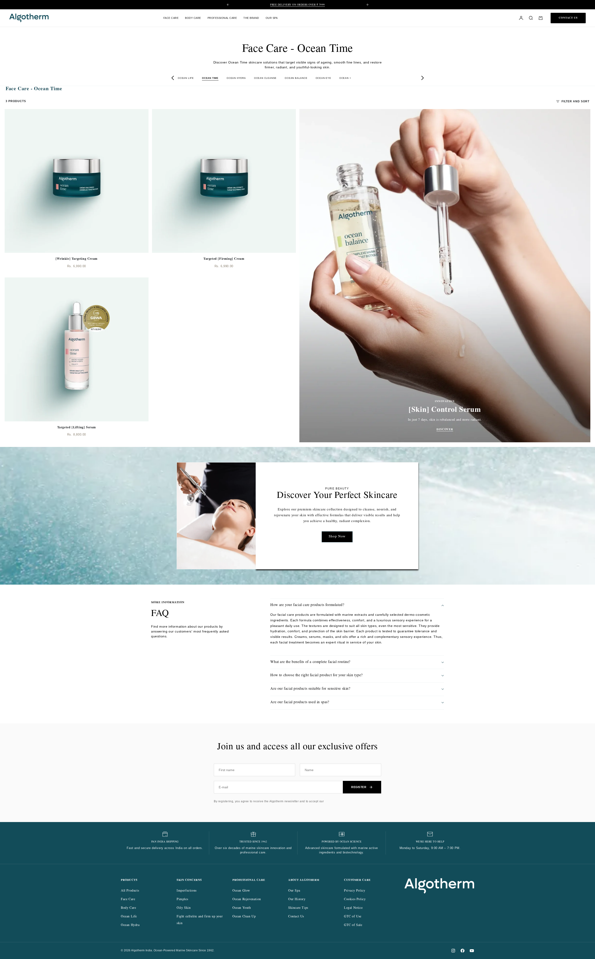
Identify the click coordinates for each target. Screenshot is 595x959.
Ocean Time (210, 78)
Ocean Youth (241, 908)
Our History (297, 899)
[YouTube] (471, 950)
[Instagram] (453, 950)
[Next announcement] (367, 5)
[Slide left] (172, 78)
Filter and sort (575, 101)
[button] (541, 18)
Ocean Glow (241, 890)
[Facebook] (462, 950)
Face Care (171, 18)
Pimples (182, 899)
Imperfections (187, 890)
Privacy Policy (354, 890)
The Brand (251, 18)
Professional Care (222, 18)
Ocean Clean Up (244, 916)
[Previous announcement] (228, 5)
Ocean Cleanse (265, 78)
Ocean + (345, 78)
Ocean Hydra (236, 78)
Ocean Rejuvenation (246, 899)
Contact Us (296, 916)
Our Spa (294, 890)
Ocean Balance (296, 78)
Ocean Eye (323, 78)
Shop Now (337, 537)
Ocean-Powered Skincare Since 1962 (297, 5)
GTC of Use (352, 916)
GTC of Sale (353, 925)
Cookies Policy (355, 899)
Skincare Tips (298, 908)
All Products (130, 890)
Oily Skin (184, 908)
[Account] (521, 18)
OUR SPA (272, 18)
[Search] (531, 18)
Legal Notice (353, 908)
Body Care (193, 18)
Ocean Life (186, 78)
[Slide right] (422, 78)
